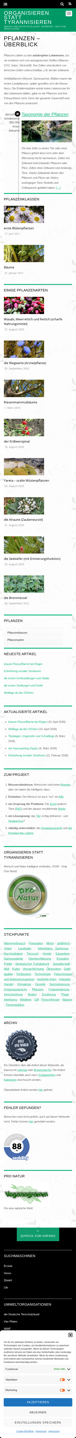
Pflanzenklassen (17, 632)
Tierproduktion (15, 1004)
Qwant (8, 1280)
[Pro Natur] (27, 916)
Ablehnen (38, 1412)
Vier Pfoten (10, 1321)
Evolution (63, 958)
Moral (50, 943)
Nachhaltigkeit (13, 953)
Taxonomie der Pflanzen (45, 114)
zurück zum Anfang (38, 1235)
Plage (65, 994)
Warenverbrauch (14, 943)
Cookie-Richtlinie (25, 1431)
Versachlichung (33, 968)
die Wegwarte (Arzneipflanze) (25, 363)
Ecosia (8, 1265)
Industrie (64, 979)
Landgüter (24, 948)
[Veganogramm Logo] (26, 1203)
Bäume (9, 267)
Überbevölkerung (39, 958)
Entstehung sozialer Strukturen (22, 671)
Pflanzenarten (15, 639)
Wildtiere (26, 999)
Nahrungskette (13, 958)
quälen (8, 974)
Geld (67, 969)
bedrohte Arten (47, 979)
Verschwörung (13, 994)
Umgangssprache (15, 989)
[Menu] (5, 4)
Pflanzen (38, 989)
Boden (32, 994)
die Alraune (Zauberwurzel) (23, 519)
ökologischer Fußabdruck (32, 963)
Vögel (8, 948)
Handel (8, 984)
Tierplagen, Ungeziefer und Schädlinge (31, 736)
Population (36, 943)
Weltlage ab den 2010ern (19, 692)
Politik (8, 963)
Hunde (47, 953)
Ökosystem (53, 968)
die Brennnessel (15, 598)
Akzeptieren (38, 1402)
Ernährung (49, 994)
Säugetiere (62, 953)
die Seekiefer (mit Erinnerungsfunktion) (32, 559)
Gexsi (7, 1273)
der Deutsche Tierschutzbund (21, 1314)
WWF (7, 1328)
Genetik (40, 984)
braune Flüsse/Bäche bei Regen (23, 664)
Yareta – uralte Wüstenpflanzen (26, 480)
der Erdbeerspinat (17, 441)
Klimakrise (24, 984)
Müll (6, 968)
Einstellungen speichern (38, 1422)
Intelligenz (10, 999)
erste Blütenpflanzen (19, 228)
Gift (36, 999)
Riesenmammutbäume (20, 402)
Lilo (6, 1287)
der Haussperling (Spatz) (23, 748)
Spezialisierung (59, 984)
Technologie (43, 974)
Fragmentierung (59, 989)
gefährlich (63, 943)
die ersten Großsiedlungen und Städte (26, 678)
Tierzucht (33, 953)
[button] (70, 1335)
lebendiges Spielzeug (53, 948)
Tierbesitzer (23, 974)
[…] (58, 187)
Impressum (41, 1431)
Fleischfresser (50, 999)
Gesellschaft (61, 964)
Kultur (16, 968)
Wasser (67, 999)
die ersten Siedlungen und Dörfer (23, 685)
